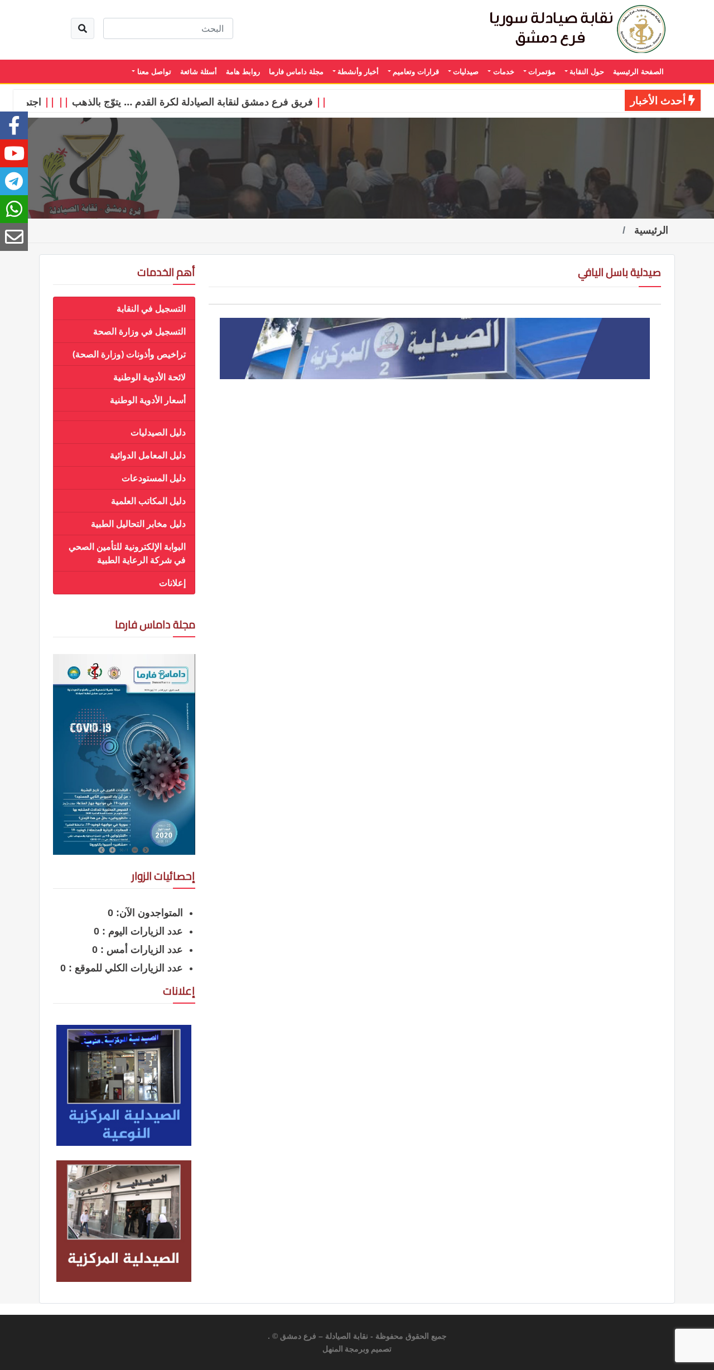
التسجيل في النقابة (151, 308)
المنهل (332, 1349)
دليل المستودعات (154, 478)
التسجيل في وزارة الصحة (139, 331)
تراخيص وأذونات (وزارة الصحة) (129, 354)
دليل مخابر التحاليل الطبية (138, 523)
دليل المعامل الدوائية (148, 455)
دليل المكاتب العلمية (148, 501)
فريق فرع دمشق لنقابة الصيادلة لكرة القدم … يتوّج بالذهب (209, 101)
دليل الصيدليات (158, 432)
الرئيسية (651, 230)
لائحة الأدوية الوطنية (149, 377)
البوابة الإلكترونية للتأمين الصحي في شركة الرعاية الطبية (127, 553)
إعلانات (172, 583)
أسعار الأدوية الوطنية (148, 400)
